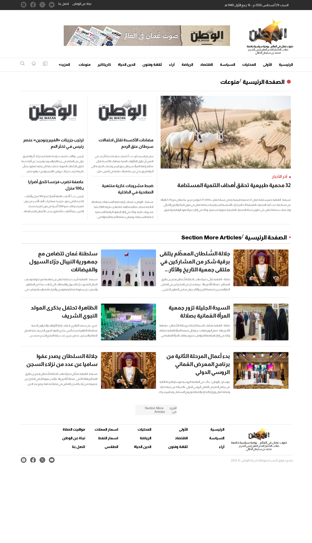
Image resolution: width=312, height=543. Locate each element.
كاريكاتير (104, 64)
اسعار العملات (106, 429)
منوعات (85, 64)
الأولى (267, 64)
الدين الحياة (126, 64)
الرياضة (187, 64)
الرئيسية (286, 64)
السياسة (227, 64)
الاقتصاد (206, 64)
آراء (172, 64)
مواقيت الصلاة (74, 429)
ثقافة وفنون (152, 64)
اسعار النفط (108, 438)
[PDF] (45, 63)
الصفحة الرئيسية (264, 82)
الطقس (111, 447)
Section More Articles (211, 237)
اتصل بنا (63, 3)
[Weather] (34, 63)
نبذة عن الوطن (81, 3)
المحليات (249, 64)
